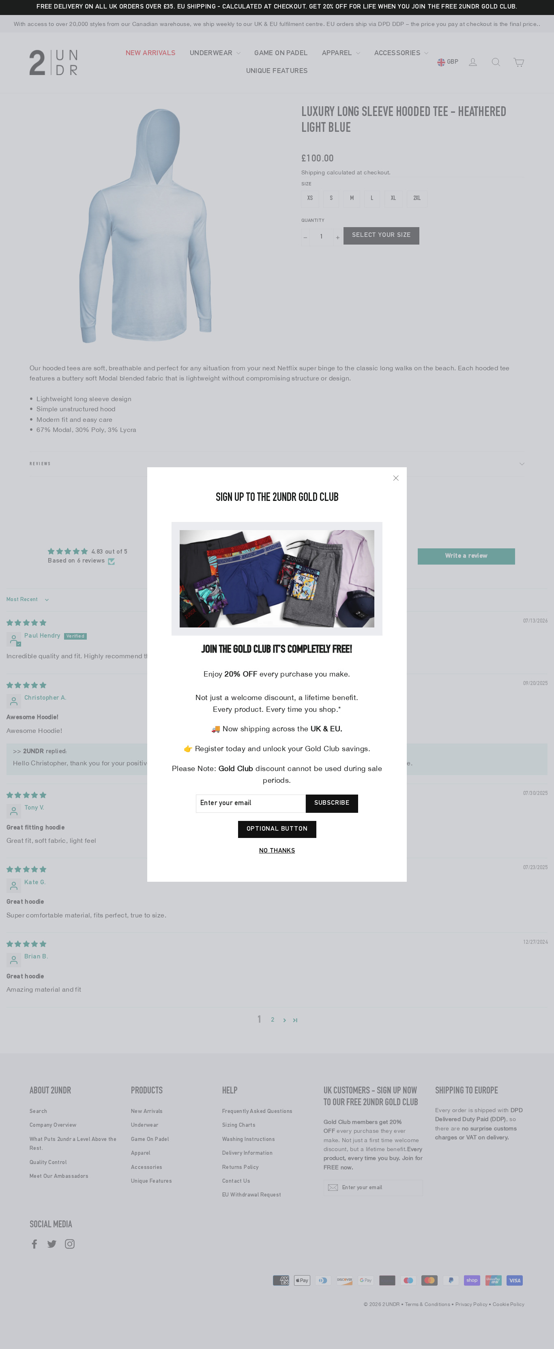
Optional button (277, 829)
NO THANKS (277, 851)
